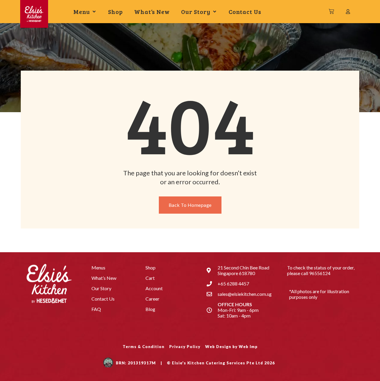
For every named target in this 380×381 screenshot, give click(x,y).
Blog (150, 309)
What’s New (103, 278)
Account (154, 288)
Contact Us (103, 298)
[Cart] (331, 11)
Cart (150, 278)
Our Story (101, 288)
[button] (85, 12)
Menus (98, 267)
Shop (150, 267)
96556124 (319, 273)
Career (152, 298)
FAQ (96, 309)
